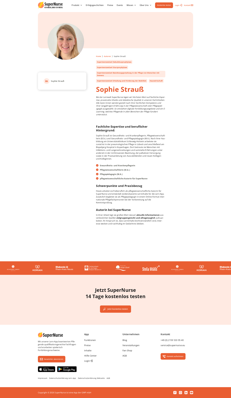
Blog (124, 340)
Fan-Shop (127, 350)
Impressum (42, 378)
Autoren (107, 56)
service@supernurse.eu (173, 345)
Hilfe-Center (90, 355)
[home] (50, 5)
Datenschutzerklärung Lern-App (62, 378)
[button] (77, 5)
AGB (124, 355)
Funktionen (90, 340)
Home (98, 56)
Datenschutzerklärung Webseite (91, 378)
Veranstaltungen (131, 345)
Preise (87, 345)
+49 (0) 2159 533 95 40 (172, 340)
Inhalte (87, 350)
